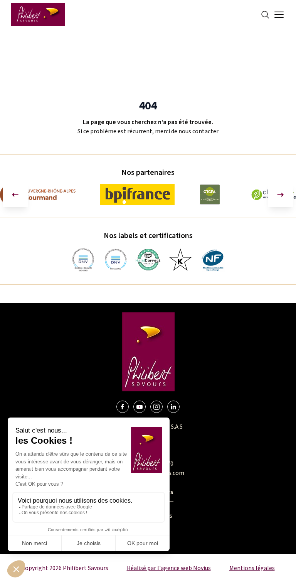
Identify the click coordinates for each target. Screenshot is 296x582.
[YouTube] (139, 407)
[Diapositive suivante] (280, 195)
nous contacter (198, 131)
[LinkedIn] (173, 407)
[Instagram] (156, 407)
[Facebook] (122, 407)
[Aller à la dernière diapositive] (15, 195)
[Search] (265, 14)
